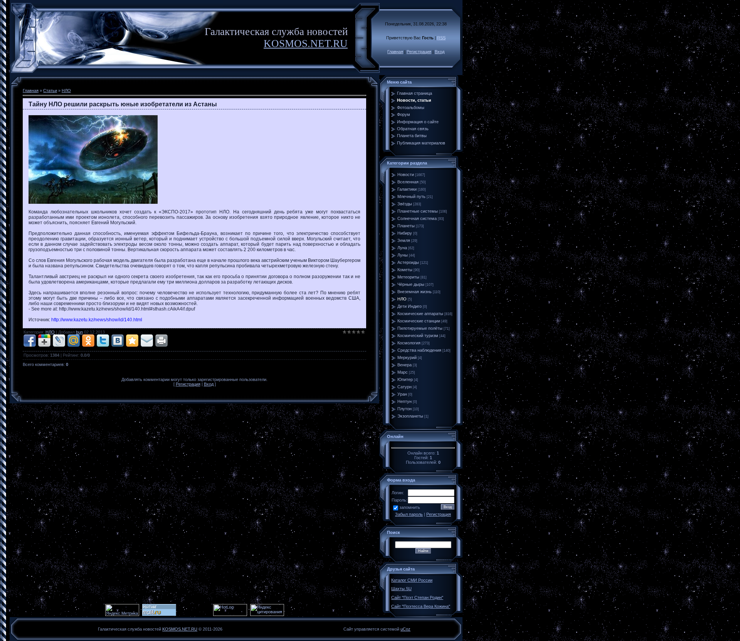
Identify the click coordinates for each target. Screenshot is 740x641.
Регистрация (419, 51)
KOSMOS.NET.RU (306, 43)
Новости (405, 174)
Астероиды (408, 262)
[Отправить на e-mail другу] (147, 340)
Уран (402, 394)
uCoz (405, 629)
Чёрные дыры (410, 284)
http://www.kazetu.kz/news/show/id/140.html (96, 319)
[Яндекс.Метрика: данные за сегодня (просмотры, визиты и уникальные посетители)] (122, 610)
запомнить (409, 507)
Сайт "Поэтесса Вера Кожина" (420, 606)
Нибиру (404, 233)
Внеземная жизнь (414, 291)
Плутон (404, 408)
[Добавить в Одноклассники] (88, 340)
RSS (441, 37)
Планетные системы (417, 211)
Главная (395, 51)
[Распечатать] (161, 340)
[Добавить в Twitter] (103, 340)
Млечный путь (411, 196)
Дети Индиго (409, 306)
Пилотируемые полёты (419, 328)
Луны (402, 255)
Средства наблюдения (419, 350)
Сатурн (404, 386)
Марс (402, 372)
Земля (403, 240)
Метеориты (408, 277)
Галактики (407, 189)
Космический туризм (417, 335)
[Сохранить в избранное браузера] (132, 340)
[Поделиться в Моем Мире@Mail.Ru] (73, 340)
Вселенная (408, 182)
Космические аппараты (420, 313)
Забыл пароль (409, 514)
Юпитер (405, 379)
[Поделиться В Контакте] (117, 340)
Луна (402, 247)
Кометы (404, 269)
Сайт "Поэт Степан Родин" (417, 597)
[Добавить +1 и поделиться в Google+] (44, 340)
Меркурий (407, 357)
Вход (439, 51)
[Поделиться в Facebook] (30, 340)
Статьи (50, 90)
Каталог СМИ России (411, 580)
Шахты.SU (401, 588)
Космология (408, 343)
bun (79, 332)
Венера (404, 364)
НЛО (66, 90)
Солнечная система (417, 218)
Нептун (404, 401)
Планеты (406, 225)
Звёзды (404, 203)
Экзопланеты (410, 416)
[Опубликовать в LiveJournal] (59, 340)
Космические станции (418, 321)
